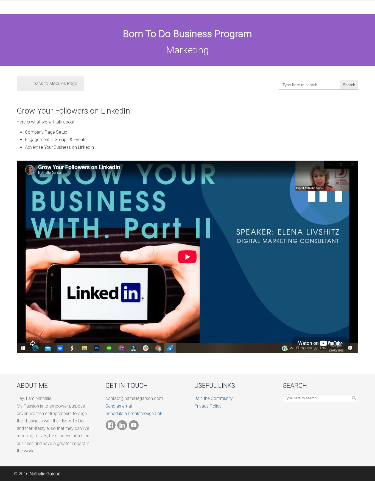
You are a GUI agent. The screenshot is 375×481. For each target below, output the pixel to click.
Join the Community (213, 398)
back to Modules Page (55, 83)
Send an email (119, 406)
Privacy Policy (208, 406)
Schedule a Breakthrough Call (133, 413)
